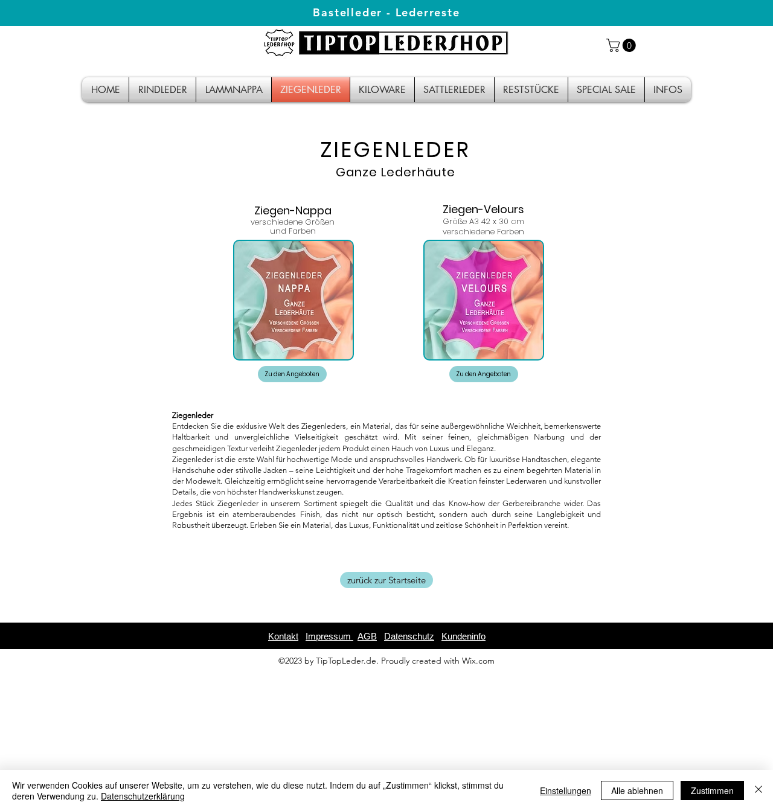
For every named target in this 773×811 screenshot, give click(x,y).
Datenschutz (409, 636)
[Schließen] (758, 790)
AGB (367, 636)
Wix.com (478, 660)
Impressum (329, 636)
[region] (386, 294)
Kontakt (283, 636)
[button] (622, 45)
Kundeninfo (463, 636)
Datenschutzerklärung (143, 796)
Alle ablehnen (637, 790)
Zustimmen (712, 790)
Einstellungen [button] (565, 790)
